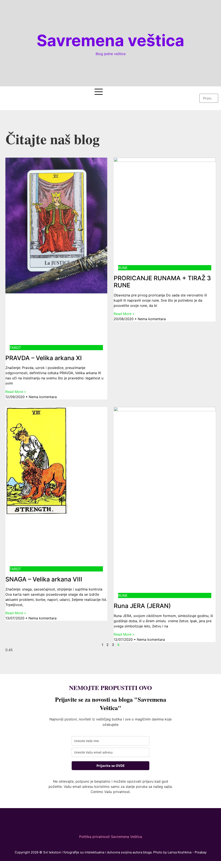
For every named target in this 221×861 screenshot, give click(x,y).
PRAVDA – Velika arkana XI (43, 358)
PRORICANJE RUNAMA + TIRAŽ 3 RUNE (162, 281)
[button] (208, 91)
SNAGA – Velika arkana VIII (43, 579)
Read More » (15, 391)
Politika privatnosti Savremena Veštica (110, 836)
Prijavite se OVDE (110, 765)
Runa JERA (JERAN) (142, 605)
